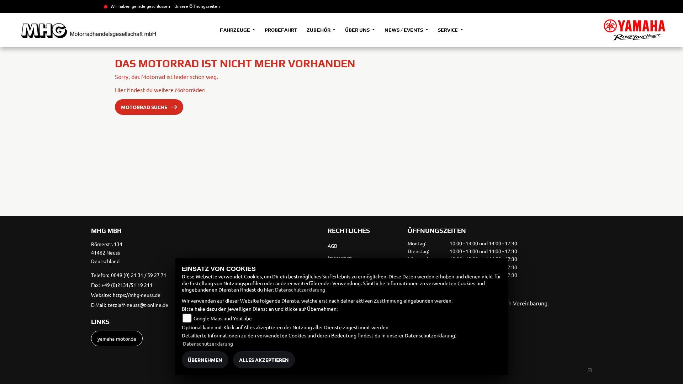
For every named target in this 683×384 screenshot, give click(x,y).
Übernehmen (205, 360)
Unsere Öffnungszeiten (197, 6)
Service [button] (448, 30)
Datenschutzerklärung (300, 289)
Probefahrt (281, 30)
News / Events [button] (404, 30)
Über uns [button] (358, 30)
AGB (332, 245)
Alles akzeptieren (264, 360)
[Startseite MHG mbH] (634, 30)
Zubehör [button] (319, 30)
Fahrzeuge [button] (235, 30)
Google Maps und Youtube (223, 318)
